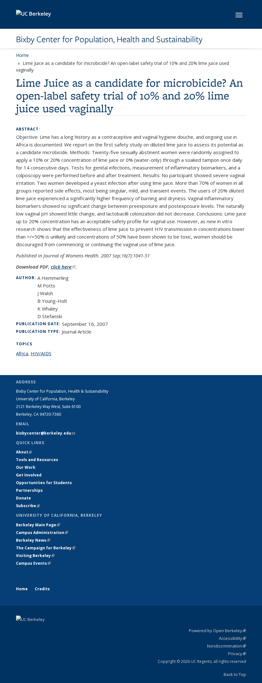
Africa (22, 353)
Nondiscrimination (226, 646)
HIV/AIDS (41, 353)
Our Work (25, 467)
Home (22, 55)
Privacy (237, 653)
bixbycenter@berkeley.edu (45, 433)
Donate (23, 498)
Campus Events (33, 563)
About (24, 452)
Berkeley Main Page (38, 525)
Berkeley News (33, 540)
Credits (42, 589)
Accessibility (232, 638)
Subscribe (28, 505)
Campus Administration (42, 532)
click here (63, 266)
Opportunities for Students (44, 482)
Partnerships (29, 490)
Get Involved (29, 475)
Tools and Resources (37, 459)
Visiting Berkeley (35, 555)
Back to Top (235, 674)
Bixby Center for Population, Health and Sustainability (109, 39)
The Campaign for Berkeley (45, 548)
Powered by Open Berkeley (217, 630)
